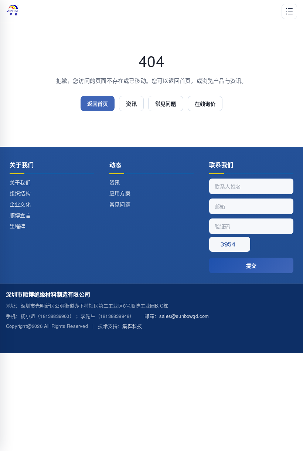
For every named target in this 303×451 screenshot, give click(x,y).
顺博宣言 (20, 215)
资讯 (131, 103)
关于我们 (20, 182)
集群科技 (132, 325)
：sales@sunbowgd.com (176, 315)
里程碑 (17, 226)
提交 (251, 265)
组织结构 (20, 193)
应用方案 (119, 193)
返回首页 (97, 103)
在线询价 (205, 103)
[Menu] (289, 11)
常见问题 (165, 103)
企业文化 (20, 204)
